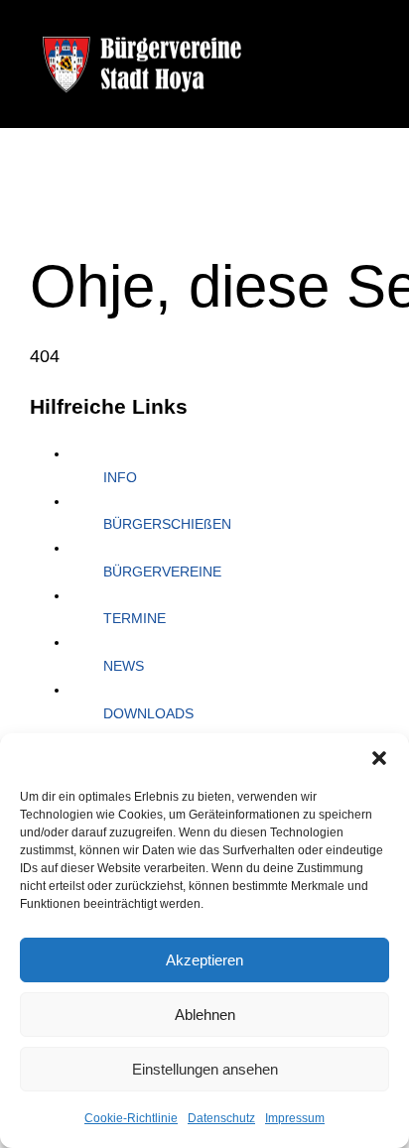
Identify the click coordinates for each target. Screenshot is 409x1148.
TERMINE (134, 618)
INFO (120, 477)
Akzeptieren (204, 960)
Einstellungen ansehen (205, 1069)
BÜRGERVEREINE (162, 571)
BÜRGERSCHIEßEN (167, 524)
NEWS (123, 666)
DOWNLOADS (148, 713)
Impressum (295, 1118)
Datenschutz (221, 1118)
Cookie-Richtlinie (131, 1118)
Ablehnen (205, 1014)
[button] (379, 758)
